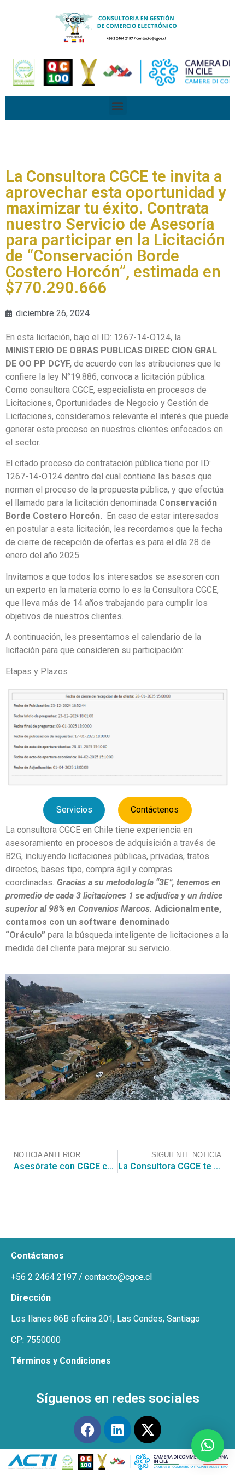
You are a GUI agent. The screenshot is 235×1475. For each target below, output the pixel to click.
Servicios (74, 809)
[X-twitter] (147, 1429)
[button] (118, 105)
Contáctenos (155, 809)
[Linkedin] (117, 1429)
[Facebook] (87, 1429)
